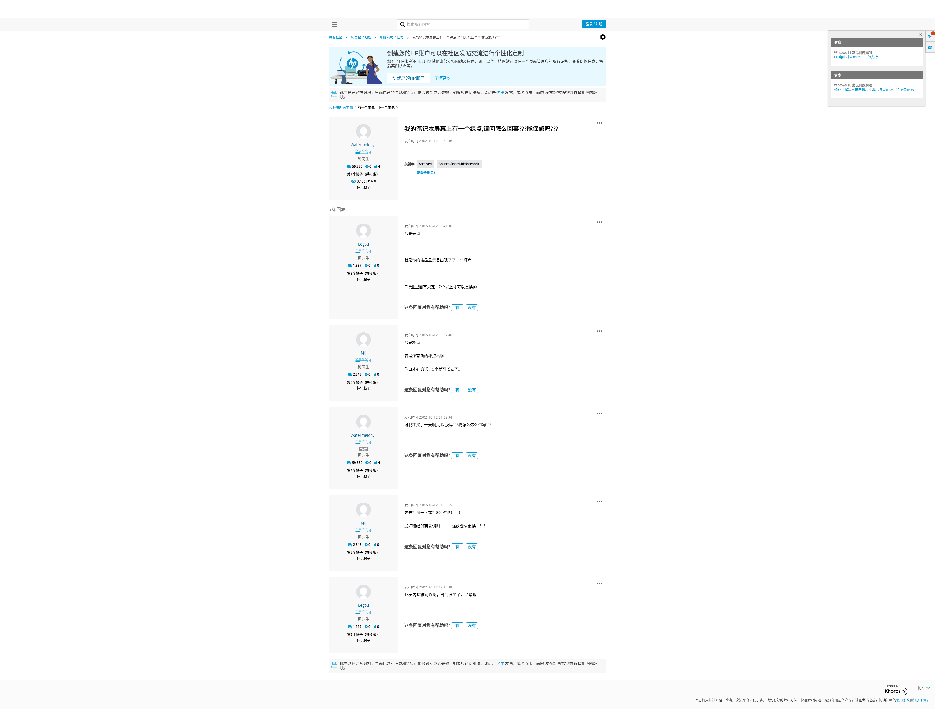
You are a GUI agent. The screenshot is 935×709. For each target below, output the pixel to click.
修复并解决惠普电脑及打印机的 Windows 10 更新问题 (874, 89)
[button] (599, 123)
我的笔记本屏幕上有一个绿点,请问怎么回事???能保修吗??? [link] (456, 37)
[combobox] (463, 24)
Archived (425, 164)
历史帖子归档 (361, 37)
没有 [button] (472, 307)
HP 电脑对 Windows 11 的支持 (856, 57)
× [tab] (921, 34)
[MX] (363, 339)
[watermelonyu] (363, 131)
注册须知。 (921, 700)
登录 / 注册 (594, 24)
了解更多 (442, 78)
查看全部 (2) (426, 172)
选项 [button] (603, 37)
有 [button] (457, 307)
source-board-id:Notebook (459, 164)
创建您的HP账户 (408, 78)
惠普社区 (335, 37)
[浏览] (333, 24)
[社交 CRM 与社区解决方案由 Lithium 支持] (896, 690)
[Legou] (363, 231)
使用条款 (903, 700)
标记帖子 (363, 187)
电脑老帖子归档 (392, 37)
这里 (500, 92)
